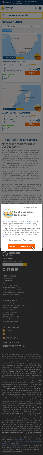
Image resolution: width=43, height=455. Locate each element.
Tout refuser (27, 240)
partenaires (27, 221)
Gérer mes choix (15, 240)
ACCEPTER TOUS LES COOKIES (21, 246)
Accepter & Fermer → (32, 207)
